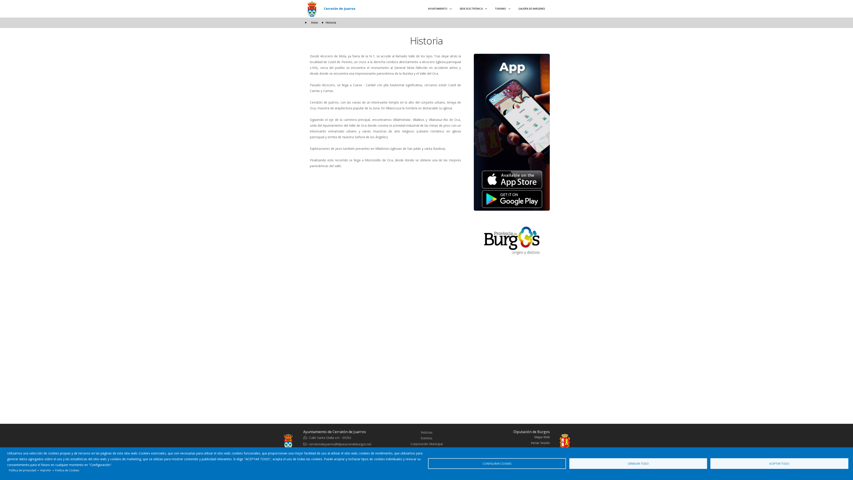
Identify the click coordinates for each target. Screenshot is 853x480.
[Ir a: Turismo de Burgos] (512, 240)
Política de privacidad (22, 470)
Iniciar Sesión (540, 443)
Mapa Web (542, 437)
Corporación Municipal (427, 444)
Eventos (426, 438)
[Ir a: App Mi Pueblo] (512, 132)
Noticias (426, 432)
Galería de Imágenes (531, 8)
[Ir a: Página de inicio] (277, 441)
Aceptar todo (779, 463)
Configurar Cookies (497, 463)
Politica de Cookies (67, 470)
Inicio (314, 22)
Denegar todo (638, 463)
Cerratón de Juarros (339, 8)
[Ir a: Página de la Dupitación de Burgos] (575, 441)
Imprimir (45, 470)
